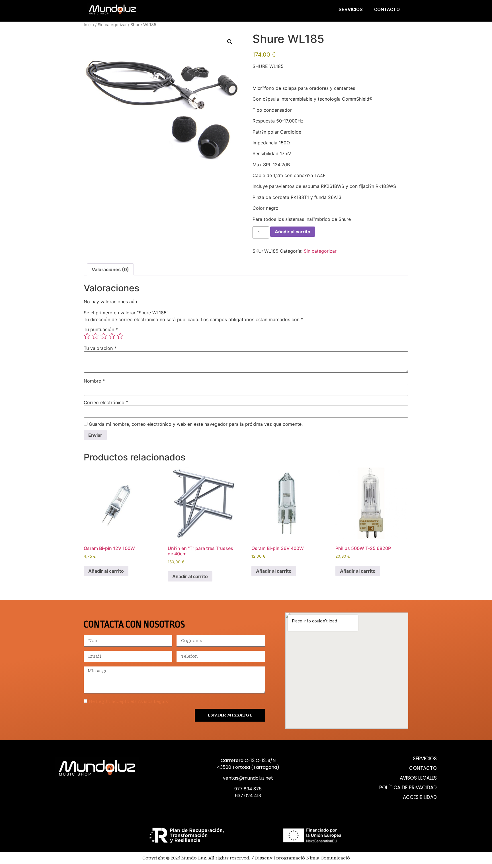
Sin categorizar (112, 24)
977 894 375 (248, 789)
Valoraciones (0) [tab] (110, 269)
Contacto (387, 9)
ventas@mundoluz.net (248, 778)
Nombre (94, 381)
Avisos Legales (418, 778)
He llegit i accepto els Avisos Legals (128, 701)
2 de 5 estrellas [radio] (95, 336)
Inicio (89, 24)
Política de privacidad (408, 787)
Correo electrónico (106, 402)
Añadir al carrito (292, 231)
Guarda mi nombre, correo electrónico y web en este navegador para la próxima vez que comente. (196, 424)
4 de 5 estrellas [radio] (111, 336)
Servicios (351, 9)
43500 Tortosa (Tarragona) (248, 767)
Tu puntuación (101, 329)
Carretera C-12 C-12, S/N (248, 760)
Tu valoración (100, 348)
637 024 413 (248, 795)
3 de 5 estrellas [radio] (103, 336)
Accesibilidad (420, 797)
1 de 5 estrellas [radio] (87, 336)
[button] (230, 42)
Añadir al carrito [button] (106, 571)
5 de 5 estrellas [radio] (120, 336)
